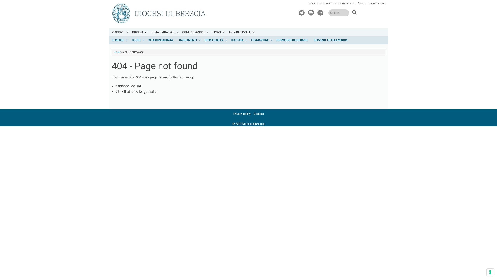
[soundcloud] (320, 12)
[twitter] (302, 12)
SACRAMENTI (188, 40)
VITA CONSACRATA (160, 40)
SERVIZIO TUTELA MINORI (331, 40)
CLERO (136, 40)
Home (118, 52)
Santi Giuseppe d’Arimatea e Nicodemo (362, 3)
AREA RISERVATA (239, 32)
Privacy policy (242, 113)
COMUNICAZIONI (193, 32)
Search (354, 12)
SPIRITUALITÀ (214, 40)
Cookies (259, 113)
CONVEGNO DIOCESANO (292, 40)
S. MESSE (118, 40)
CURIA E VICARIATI (163, 32)
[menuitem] (119, 32)
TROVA (216, 32)
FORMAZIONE (260, 40)
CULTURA (237, 40)
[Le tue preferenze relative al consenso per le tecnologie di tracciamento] (490, 272)
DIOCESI (137, 32)
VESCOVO (118, 32)
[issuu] (311, 12)
